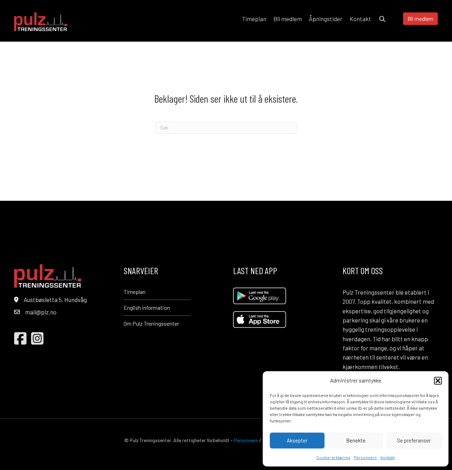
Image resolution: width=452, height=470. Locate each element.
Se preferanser (414, 440)
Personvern (365, 457)
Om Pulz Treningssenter (151, 323)
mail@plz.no (40, 311)
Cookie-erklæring (333, 457)
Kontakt (387, 457)
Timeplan (134, 291)
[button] (437, 380)
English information (147, 307)
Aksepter (297, 440)
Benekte (355, 440)
